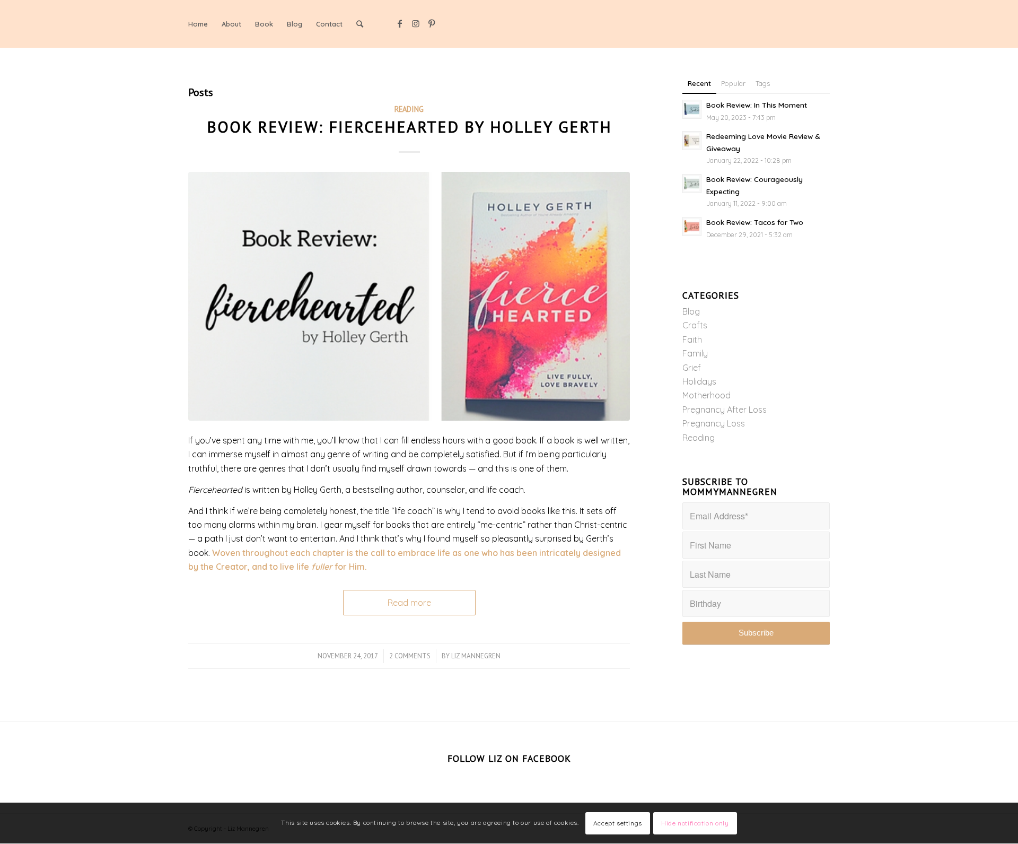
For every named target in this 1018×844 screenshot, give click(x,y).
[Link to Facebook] (400, 23)
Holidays (699, 381)
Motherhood (706, 395)
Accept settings (617, 823)
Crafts (694, 325)
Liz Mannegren (476, 655)
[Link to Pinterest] (432, 23)
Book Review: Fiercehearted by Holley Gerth (409, 126)
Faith (692, 339)
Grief (691, 367)
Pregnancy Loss (713, 423)
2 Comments (410, 655)
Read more (409, 602)
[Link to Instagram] (416, 23)
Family (695, 353)
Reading (409, 109)
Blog (691, 311)
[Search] (359, 24)
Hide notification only (695, 823)
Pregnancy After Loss (724, 409)
